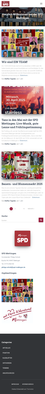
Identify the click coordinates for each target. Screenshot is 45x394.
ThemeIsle (30, 389)
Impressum (15, 384)
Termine (6, 368)
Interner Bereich (27, 384)
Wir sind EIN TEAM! (15, 62)
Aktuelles (6, 348)
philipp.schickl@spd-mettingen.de (13, 267)
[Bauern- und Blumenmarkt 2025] (22, 165)
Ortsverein (7, 363)
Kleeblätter (7, 358)
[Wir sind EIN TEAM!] (22, 43)
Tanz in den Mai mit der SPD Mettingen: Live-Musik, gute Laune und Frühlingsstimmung (22, 123)
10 (24, 208)
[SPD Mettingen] (6, 3)
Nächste (30, 208)
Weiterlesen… (24, 75)
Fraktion (6, 353)
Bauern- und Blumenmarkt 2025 (22, 184)
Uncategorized (8, 373)
